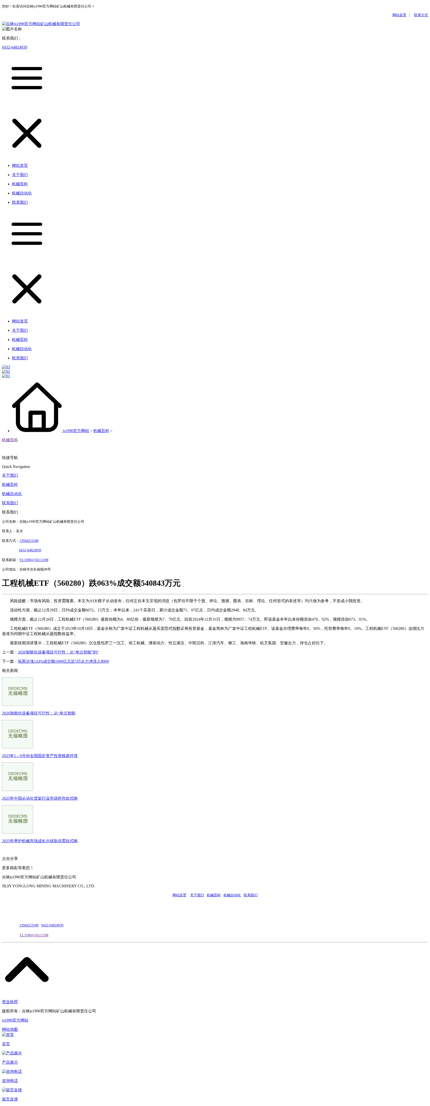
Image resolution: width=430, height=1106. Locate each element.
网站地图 (10, 1029)
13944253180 (29, 541)
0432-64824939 (14, 47)
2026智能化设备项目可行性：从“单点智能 (38, 713)
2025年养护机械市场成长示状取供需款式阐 (40, 841)
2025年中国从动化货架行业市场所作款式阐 (40, 798)
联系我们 (10, 503)
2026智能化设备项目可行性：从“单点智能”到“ (58, 652)
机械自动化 (12, 494)
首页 (6, 1044)
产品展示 (10, 1062)
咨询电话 (10, 1081)
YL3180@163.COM (33, 935)
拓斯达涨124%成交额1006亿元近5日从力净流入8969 (63, 661)
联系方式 (421, 15)
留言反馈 (10, 1099)
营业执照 (10, 1002)
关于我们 (10, 475)
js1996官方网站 (76, 431)
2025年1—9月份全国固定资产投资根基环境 (40, 756)
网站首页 (399, 15)
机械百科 (101, 431)
